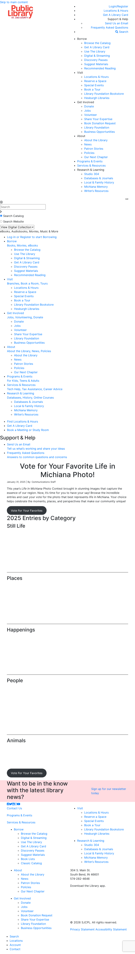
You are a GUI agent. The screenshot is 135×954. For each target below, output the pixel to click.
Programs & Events (19, 815)
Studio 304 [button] (91, 174)
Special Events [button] (94, 85)
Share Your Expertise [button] (98, 119)
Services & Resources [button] (91, 165)
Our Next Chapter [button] (96, 157)
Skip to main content (14, 2)
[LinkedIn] (13, 804)
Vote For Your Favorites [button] (26, 510)
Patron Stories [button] (93, 148)
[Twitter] (10, 804)
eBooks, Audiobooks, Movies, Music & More (29, 231)
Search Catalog (13, 216)
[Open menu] (126, 198)
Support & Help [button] (118, 19)
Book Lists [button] (28, 859)
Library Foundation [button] (96, 127)
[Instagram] (16, 804)
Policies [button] (89, 153)
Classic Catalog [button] (31, 863)
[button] (118, 6)
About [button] (81, 136)
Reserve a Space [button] (95, 81)
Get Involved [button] (85, 102)
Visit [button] (80, 72)
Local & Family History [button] (99, 182)
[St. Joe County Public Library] (20, 11)
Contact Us (14, 808)
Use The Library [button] (94, 51)
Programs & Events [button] (89, 161)
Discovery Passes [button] (96, 60)
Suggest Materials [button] (96, 64)
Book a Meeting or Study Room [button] (28, 430)
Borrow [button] (82, 38)
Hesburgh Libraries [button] (96, 98)
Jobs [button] (87, 110)
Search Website (13, 221)
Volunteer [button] (90, 115)
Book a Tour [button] (92, 89)
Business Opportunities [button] (99, 131)
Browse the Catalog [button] (97, 43)
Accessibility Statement (111, 929)
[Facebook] (8, 804)
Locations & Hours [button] (96, 77)
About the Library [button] (96, 140)
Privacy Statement (82, 929)
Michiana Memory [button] (96, 186)
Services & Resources (21, 822)
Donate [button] (89, 106)
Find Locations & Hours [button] (22, 421)
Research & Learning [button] (90, 169)
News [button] (88, 144)
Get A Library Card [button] (96, 47)
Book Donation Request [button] (100, 123)
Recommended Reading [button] (100, 68)
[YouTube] (18, 804)
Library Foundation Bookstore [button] (104, 93)
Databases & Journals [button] (98, 178)
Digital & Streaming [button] (97, 55)
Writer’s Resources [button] (96, 191)
